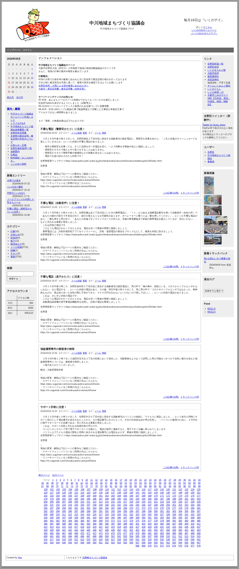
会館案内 (15, 151)
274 (156, 508)
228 (192, 502)
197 (162, 499)
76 (86, 486)
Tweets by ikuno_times (214, 125)
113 (125, 489)
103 (64, 489)
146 (168, 492)
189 (113, 499)
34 (42, 483)
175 (186, 495)
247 (150, 505)
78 (96, 486)
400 (131, 524)
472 (94, 533)
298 (143, 511)
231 (52, 505)
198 (168, 499)
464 (45, 533)
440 (58, 530)
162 (107, 495)
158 (82, 495)
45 (96, 483)
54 (140, 483)
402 (143, 524)
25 (160, 480)
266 (107, 508)
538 (180, 539)
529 (125, 539)
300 (156, 511)
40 (72, 483)
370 (107, 520)
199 (174, 499)
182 (70, 499)
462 (192, 530)
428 (143, 527)
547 (76, 542)
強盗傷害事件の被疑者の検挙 (57, 348)
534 (156, 539)
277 (174, 508)
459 (174, 530)
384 (192, 520)
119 (162, 489)
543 (52, 542)
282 (45, 511)
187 (101, 499)
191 (125, 499)
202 (192, 499)
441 (64, 530)
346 (119, 517)
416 (70, 527)
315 (88, 514)
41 (77, 483)
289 (88, 511)
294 (119, 511)
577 (192, 546)
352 (156, 517)
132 (82, 492)
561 (162, 542)
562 (168, 542)
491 (52, 536)
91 (160, 486)
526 (107, 539)
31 (189, 480)
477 (125, 533)
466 (58, 533)
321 (125, 514)
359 (199, 517)
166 (131, 495)
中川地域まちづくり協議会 (117, 22)
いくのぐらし (214, 89)
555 (125, 542)
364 (70, 520)
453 (137, 530)
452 (131, 530)
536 (168, 539)
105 (76, 489)
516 (45, 539)
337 (64, 517)
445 (88, 530)
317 (101, 514)
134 (94, 492)
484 (168, 533)
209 (76, 502)
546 (70, 542)
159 (88, 495)
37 (57, 483)
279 (186, 508)
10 (86, 480)
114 (131, 489)
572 (162, 546)
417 (76, 527)
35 (47, 483)
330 (180, 514)
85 (130, 486)
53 (135, 483)
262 (82, 508)
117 (150, 489)
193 (137, 499)
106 (82, 489)
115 (137, 489)
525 (101, 539)
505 (137, 536)
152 (45, 495)
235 (76, 505)
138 (119, 492)
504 (131, 536)
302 (168, 511)
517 (52, 539)
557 (137, 542)
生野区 (211, 152)
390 (70, 524)
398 (119, 524)
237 (88, 505)
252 (180, 505)
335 (52, 517)
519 (64, 539)
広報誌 (13, 154)
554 (119, 542)
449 (113, 530)
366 (82, 520)
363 (64, 520)
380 (168, 520)
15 (111, 480)
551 (101, 542)
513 (186, 536)
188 (107, 499)
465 (52, 533)
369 (101, 520)
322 (131, 514)
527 (113, 539)
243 (125, 505)
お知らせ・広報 (18, 145)
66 (199, 483)
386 (45, 524)
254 (192, 505)
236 (82, 505)
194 (143, 499)
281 (199, 508)
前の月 (10, 97)
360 (45, 520)
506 (143, 536)
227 (186, 502)
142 (143, 492)
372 (119, 520)
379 (162, 520)
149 (186, 492)
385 (199, 520)
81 (111, 486)
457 (162, 530)
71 (62, 486)
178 (45, 499)
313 (76, 514)
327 (162, 514)
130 (70, 492)
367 (88, 520)
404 (156, 524)
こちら (208, 27)
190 (119, 499)
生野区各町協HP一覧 (21, 148)
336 (58, 517)
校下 (12, 241)
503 (125, 536)
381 (174, 520)
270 (131, 508)
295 (125, 511)
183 (76, 499)
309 (52, 514)
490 (45, 536)
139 (125, 492)
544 (58, 542)
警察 (12, 256)
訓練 (12, 250)
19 (130, 480)
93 (170, 486)
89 (150, 486)
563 (174, 542)
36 (52, 483)
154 (58, 495)
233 (64, 505)
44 (91, 483)
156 (70, 495)
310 (58, 514)
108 (95, 489)
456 (156, 530)
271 (137, 508)
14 (106, 480)
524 (94, 539)
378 (156, 520)
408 (180, 524)
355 (174, 517)
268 (119, 508)
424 (119, 527)
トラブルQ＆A (17, 123)
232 (58, 505)
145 (162, 492)
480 (143, 533)
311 (64, 514)
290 (94, 511)
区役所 (13, 237)
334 (45, 517)
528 (119, 539)
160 (94, 495)
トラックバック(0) (189, 193)
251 (174, 505)
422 (107, 527)
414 (58, 527)
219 (137, 502)
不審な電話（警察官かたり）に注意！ (62, 128)
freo (20, 557)
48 (111, 483)
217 (125, 502)
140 (131, 492)
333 (199, 514)
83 (121, 486)
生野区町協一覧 (215, 63)
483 (162, 533)
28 (175, 480)
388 (58, 524)
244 (131, 505)
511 (174, 536)
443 (76, 530)
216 (119, 502)
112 (119, 489)
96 (184, 486)
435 (186, 527)
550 (94, 542)
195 (150, 499)
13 (101, 480)
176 (192, 495)
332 (192, 514)
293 (113, 511)
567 (199, 542)
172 (168, 495)
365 (76, 520)
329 (174, 514)
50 (121, 483)
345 (113, 517)
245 (137, 505)
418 (82, 527)
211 (88, 502)
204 (45, 502)
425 (125, 527)
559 (150, 542)
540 (192, 539)
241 (113, 505)
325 (150, 514)
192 (131, 499)
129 (64, 492)
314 (82, 514)
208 (70, 502)
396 (107, 524)
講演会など (16, 244)
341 (88, 517)
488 (192, 533)
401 (137, 524)
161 (101, 495)
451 (125, 530)
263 (88, 508)
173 (174, 495)
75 (81, 486)
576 (186, 546)
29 (179, 480)
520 (70, 539)
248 (156, 505)
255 (199, 505)
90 (155, 486)
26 (165, 480)
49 (116, 483)
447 (101, 530)
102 (58, 489)
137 (113, 492)
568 (137, 546)
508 (156, 536)
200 (180, 499)
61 (175, 483)
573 (168, 546)
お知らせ (15, 234)
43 (86, 483)
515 (199, 536)
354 (168, 517)
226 (180, 502)
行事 (12, 231)
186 (94, 499)
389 (64, 524)
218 (131, 502)
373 (125, 520)
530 (131, 539)
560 (156, 542)
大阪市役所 (213, 73)
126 (45, 492)
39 (67, 483)
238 (94, 505)
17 (121, 480)
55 (145, 483)
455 (150, 530)
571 (156, 546)
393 (88, 524)
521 (76, 539)
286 (70, 511)
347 (125, 517)
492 (58, 536)
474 (107, 533)
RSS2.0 (211, 312)
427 (137, 527)
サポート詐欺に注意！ (53, 406)
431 (162, 527)
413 (52, 527)
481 (150, 533)
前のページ (44, 475)
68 (47, 486)
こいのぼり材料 (18, 164)
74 (77, 486)
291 (101, 511)
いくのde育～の (216, 92)
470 (82, 533)
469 (76, 533)
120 (168, 489)
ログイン (27, 50)
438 (45, 530)
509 (162, 536)
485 (174, 533)
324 (143, 514)
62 (179, 483)
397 (113, 524)
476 (119, 533)
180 (58, 499)
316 (94, 514)
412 (45, 527)
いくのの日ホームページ (204, 30)
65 (194, 483)
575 (180, 546)
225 (174, 502)
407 (174, 524)
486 (180, 533)
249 (162, 505)
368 (94, 520)
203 (199, 499)
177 (199, 495)
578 (199, 546)
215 (113, 502)
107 (88, 489)
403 (150, 524)
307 (199, 511)
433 (174, 527)
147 (174, 492)
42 (81, 483)
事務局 (211, 161)
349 (137, 517)
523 (88, 539)
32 (194, 480)
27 (170, 480)
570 (150, 546)
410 (192, 524)
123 (186, 489)
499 (101, 536)
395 (101, 524)
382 (180, 520)
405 (162, 524)
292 (107, 511)
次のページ (58, 475)
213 (101, 502)
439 (52, 530)
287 (76, 511)
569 (143, 546)
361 (52, 520)
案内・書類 (13, 108)
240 (107, 505)
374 (131, 520)
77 (91, 486)
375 (137, 520)
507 (150, 536)
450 (119, 530)
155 (64, 495)
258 (58, 508)
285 (64, 511)
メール (98, 133)
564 (180, 542)
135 (101, 492)
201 (186, 499)
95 (179, 486)
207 (64, 502)
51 (126, 483)
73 (72, 486)
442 (70, 530)
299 (150, 511)
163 (113, 495)
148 (180, 492)
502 (119, 536)
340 (82, 517)
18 (126, 480)
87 (140, 486)
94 (175, 486)
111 (113, 489)
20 (135, 480)
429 (150, 527)
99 (199, 486)
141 (137, 492)
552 (107, 542)
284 (58, 511)
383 (186, 520)
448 (107, 530)
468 (70, 533)
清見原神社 (213, 79)
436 (192, 527)
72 (67, 486)
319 (113, 514)
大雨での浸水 (14, 180)
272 (143, 508)
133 (88, 492)
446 (94, 530)
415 (64, 527)
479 (137, 533)
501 (113, 536)
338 (70, 517)
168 (143, 495)
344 (107, 517)
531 (137, 539)
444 (82, 530)
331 (186, 514)
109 (101, 489)
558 (143, 542)
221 (150, 502)
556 (131, 542)
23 (150, 480)
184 (82, 499)
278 (180, 508)
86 (135, 486)
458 (168, 530)
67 (42, 486)
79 (101, 486)
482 (156, 533)
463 (199, 530)
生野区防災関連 (18, 132)
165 (125, 495)
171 (162, 495)
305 (186, 511)
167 (137, 495)
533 (150, 539)
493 (64, 536)
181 (64, 499)
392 (82, 524)
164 (119, 495)
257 (52, 508)
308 (45, 514)
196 (156, 499)
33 (199, 480)
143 (150, 492)
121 (174, 489)
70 (57, 486)
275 (162, 508)
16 (116, 480)
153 (52, 495)
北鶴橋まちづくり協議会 (94, 557)
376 (143, 520)
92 (165, 486)
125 (199, 489)
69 (52, 486)
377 (150, 520)
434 (180, 527)
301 (162, 511)
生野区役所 (213, 67)
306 (192, 511)
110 (107, 489)
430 (156, 527)
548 (82, 542)
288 (82, 511)
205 (52, 502)
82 (116, 486)
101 (52, 489)
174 (180, 495)
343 (101, 517)
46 (101, 483)
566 (192, 542)
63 (184, 483)
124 (192, 489)
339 (76, 517)
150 (192, 492)
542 (45, 542)
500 (107, 536)
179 (52, 499)
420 (94, 527)
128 (58, 492)
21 (140, 480)
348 (131, 517)
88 (145, 486)
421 (101, 527)
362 (58, 520)
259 (64, 508)
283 (52, 511)
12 (96, 480)
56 (150, 483)
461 (186, 530)
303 (174, 511)
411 (199, 524)
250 (168, 505)
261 (76, 508)
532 (143, 539)
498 (94, 536)
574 (174, 546)
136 (107, 492)
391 (76, 524)
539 (186, 539)
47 (106, 483)
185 (88, 499)
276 (168, 508)
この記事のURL (171, 193)
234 (70, 505)
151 (199, 492)
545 (64, 542)
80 (106, 486)
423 (113, 527)
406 (168, 524)
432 (168, 527)
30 (184, 480)
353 (162, 517)
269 (125, 508)
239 (101, 505)
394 (94, 524)
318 (107, 514)
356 (180, 517)
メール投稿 (16, 247)
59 (165, 483)
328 (168, 514)
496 (82, 536)
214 (107, 502)
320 (119, 514)
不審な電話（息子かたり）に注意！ (61, 276)
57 (155, 483)
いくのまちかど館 (217, 70)
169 (150, 495)
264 (94, 508)
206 (58, 502)
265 (101, 508)
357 (186, 517)
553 (113, 542)
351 (150, 517)
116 (143, 489)
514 (192, 536)
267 (113, 508)
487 (186, 533)
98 (194, 486)
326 (156, 514)
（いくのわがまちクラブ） (204, 33)
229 (199, 502)
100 (46, 489)
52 (130, 483)
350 (143, 517)
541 (199, 539)
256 (45, 508)
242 (119, 505)
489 (199, 533)
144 (156, 492)
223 (162, 502)
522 (82, 539)
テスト (13, 253)
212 (94, 502)
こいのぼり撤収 (15, 186)
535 (162, 539)
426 (131, 527)
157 (76, 495)
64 (189, 483)
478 (131, 533)
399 (125, 524)
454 (143, 530)
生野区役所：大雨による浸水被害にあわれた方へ (63, 85)
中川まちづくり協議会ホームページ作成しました (21, 117)
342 (94, 517)
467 (64, 533)
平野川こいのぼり (16, 193)
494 (70, 536)
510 (168, 536)
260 (70, 508)
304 (180, 511)
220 (143, 502)
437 (199, 527)
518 (58, 539)
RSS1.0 (211, 308)
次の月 (19, 97)
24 (155, 480)
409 (186, 524)
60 (170, 483)
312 (70, 514)
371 (113, 520)
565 (186, 542)
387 (52, 524)
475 (113, 533)
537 (174, 539)
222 (156, 502)
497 (88, 536)
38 (62, 483)
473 (101, 533)
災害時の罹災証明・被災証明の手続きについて (21, 139)
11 (91, 480)
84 (126, 486)
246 (143, 505)
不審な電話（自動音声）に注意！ (60, 202)
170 (156, 495)
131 (76, 492)
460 (180, 530)
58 (160, 483)
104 (70, 489)
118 (156, 489)
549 (88, 542)
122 (180, 489)
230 (45, 505)
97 (189, 486)
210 (82, 502)
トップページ (14, 50)
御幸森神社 (213, 76)
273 (150, 508)
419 (88, 527)
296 (131, 511)
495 (76, 536)
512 (180, 536)
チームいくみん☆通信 (219, 86)
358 (192, 517)
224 (168, 502)
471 (88, 533)
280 (192, 508)
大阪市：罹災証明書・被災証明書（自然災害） (62, 88)
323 (137, 514)
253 (186, 505)
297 (137, 511)
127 (52, 492)
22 (145, 480)
